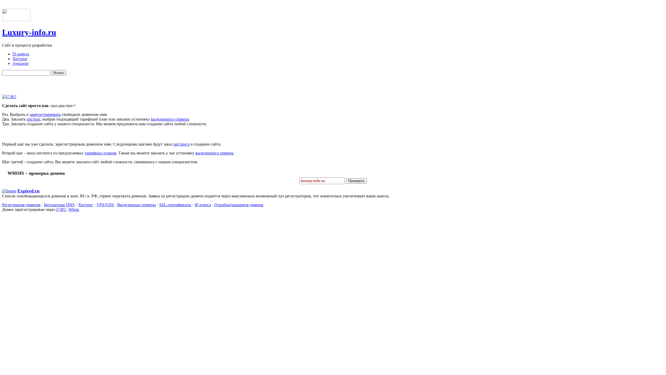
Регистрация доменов (21, 205)
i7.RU (61, 209)
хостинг (33, 119)
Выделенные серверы (136, 205)
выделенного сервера (170, 119)
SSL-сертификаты (175, 205)
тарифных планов (100, 153)
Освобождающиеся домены (238, 205)
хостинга (181, 144)
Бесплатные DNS (59, 205)
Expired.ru (28, 190)
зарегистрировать (45, 114)
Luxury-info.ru (29, 32)
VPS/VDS (105, 205)
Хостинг (85, 205)
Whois (73, 209)
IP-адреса (203, 205)
